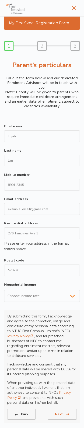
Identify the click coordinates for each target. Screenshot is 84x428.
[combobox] (42, 296)
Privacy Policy (18, 336)
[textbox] (25, 296)
